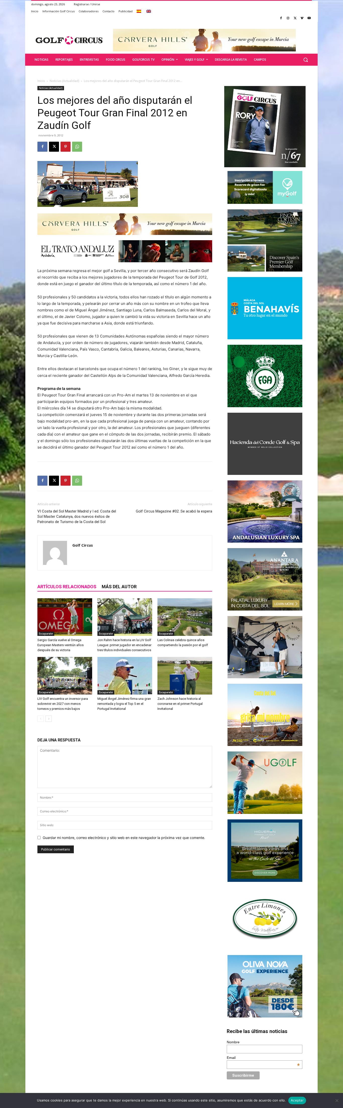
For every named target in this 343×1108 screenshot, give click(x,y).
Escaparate (46, 633)
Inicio (41, 81)
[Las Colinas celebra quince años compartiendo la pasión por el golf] (184, 617)
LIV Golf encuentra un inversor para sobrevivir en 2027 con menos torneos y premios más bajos (62, 704)
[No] (336, 1100)
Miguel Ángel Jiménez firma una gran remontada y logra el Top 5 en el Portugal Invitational (124, 704)
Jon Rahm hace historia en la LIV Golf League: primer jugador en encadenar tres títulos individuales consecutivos (124, 645)
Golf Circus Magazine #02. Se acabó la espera (174, 511)
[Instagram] (288, 18)
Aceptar (297, 1100)
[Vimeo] (302, 18)
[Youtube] (309, 18)
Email (263, 1058)
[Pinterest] (66, 147)
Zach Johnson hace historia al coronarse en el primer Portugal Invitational (180, 704)
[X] (295, 18)
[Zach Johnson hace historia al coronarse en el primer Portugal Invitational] (184, 676)
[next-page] (48, 719)
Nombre (233, 1042)
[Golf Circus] (69, 40)
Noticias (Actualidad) (64, 81)
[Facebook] (281, 18)
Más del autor (119, 586)
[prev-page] (40, 719)
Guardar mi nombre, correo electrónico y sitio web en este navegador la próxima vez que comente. (124, 837)
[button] (306, 60)
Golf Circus (82, 545)
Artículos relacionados (66, 586)
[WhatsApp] (77, 147)
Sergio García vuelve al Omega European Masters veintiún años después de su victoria (60, 645)
